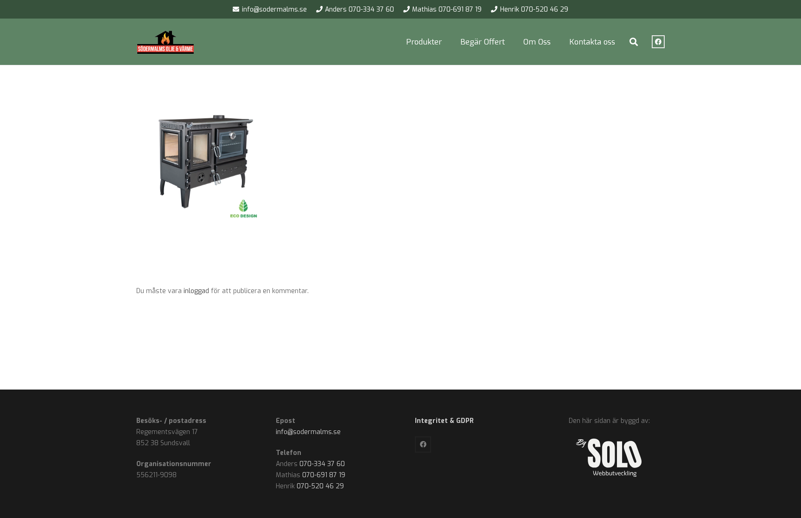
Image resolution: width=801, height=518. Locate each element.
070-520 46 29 (320, 486)
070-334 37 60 (322, 464)
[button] (448, 41)
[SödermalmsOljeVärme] (165, 42)
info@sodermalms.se (308, 432)
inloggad (196, 291)
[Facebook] (658, 41)
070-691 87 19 (323, 475)
